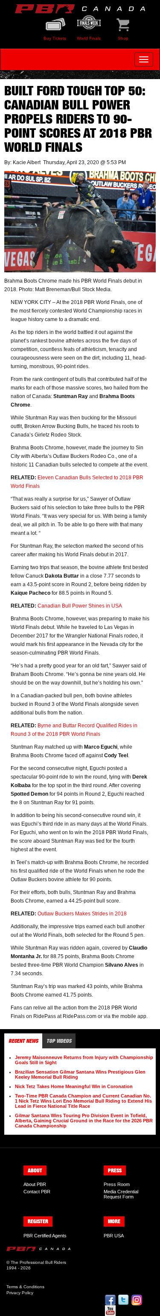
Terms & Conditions (25, 1286)
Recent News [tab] (23, 1041)
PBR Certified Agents (45, 1235)
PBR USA (114, 1235)
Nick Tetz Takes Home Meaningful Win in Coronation (74, 1086)
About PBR (34, 1184)
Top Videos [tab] (59, 1041)
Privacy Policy (19, 1292)
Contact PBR (36, 1191)
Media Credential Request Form (121, 1194)
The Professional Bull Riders (38, 1262)
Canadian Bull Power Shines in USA (80, 606)
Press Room (117, 1184)
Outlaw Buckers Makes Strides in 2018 (82, 914)
